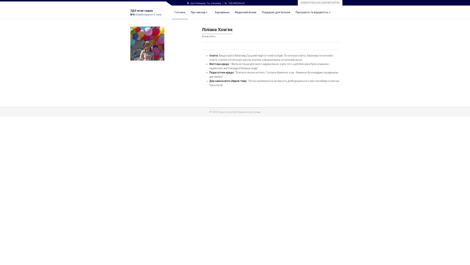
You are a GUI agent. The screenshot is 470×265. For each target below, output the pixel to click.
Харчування (222, 12)
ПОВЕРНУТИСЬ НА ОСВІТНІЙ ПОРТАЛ (320, 2)
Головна (180, 12)
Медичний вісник (245, 12)
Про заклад (198, 12)
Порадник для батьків (276, 12)
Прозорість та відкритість (312, 12)
